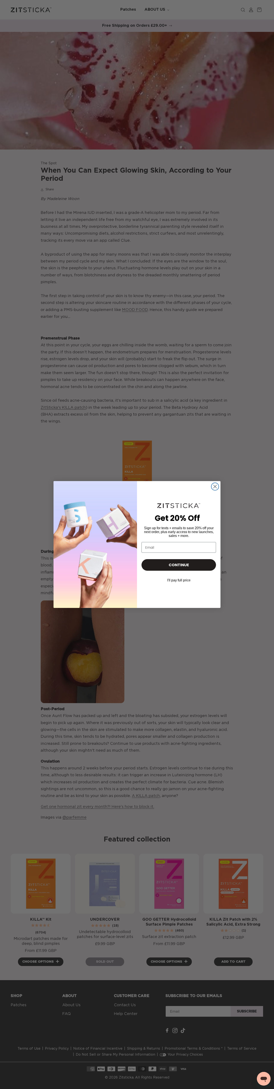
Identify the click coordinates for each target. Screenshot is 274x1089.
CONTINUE (179, 564)
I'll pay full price (179, 580)
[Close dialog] (215, 486)
